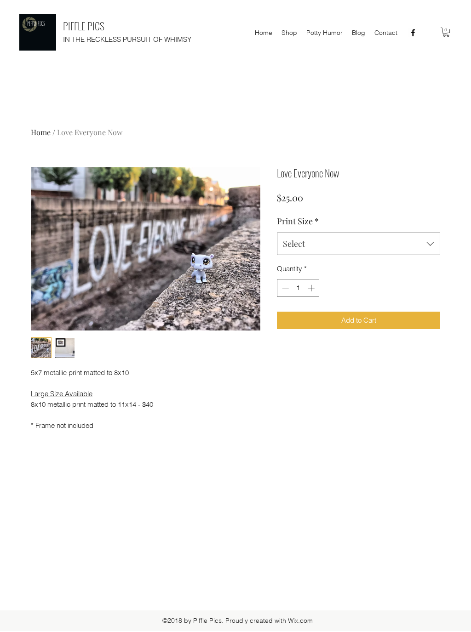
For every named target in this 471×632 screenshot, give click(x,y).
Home (41, 132)
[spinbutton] (298, 287)
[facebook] (413, 32)
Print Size (298, 221)
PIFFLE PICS (83, 25)
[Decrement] (284, 287)
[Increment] (312, 287)
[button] (446, 32)
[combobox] (358, 244)
